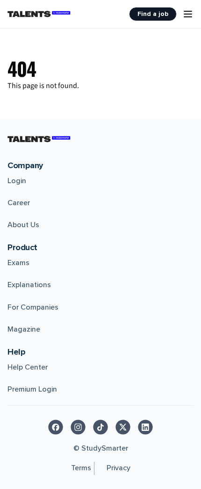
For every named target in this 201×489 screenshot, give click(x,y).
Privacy (118, 468)
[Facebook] (55, 427)
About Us (23, 225)
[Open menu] (188, 14)
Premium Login (32, 389)
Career (18, 202)
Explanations (29, 284)
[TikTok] (100, 427)
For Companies (32, 307)
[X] (122, 427)
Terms (81, 468)
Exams (18, 262)
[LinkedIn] (145, 427)
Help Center (27, 367)
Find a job (152, 14)
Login (16, 180)
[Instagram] (78, 427)
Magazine (23, 329)
